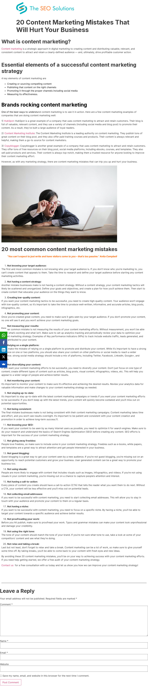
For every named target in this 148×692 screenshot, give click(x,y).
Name (4, 641)
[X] (3, 356)
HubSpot (9, 120)
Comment (6, 604)
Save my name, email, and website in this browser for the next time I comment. (46, 676)
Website (4, 664)
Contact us (7, 565)
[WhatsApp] (3, 335)
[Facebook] (3, 342)
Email (4, 652)
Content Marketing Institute (19, 133)
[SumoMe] (3, 364)
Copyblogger (11, 145)
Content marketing (11, 48)
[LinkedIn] (3, 349)
